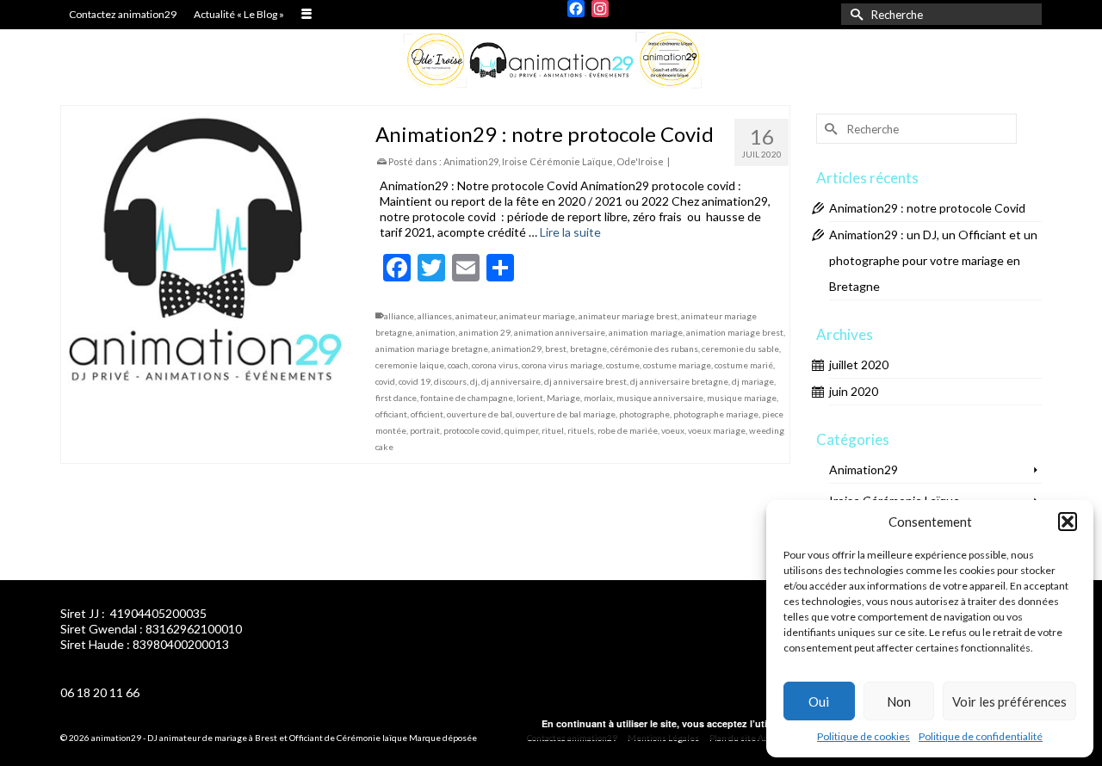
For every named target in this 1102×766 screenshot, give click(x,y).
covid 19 (414, 381)
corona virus (495, 365)
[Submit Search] (854, 14)
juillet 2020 (858, 364)
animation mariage (646, 332)
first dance (396, 397)
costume (623, 365)
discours (450, 381)
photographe (644, 414)
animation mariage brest (734, 332)
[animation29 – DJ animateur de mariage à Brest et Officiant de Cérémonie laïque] (551, 60)
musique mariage (742, 397)
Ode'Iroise (640, 161)
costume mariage (677, 365)
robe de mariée (627, 430)
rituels (580, 430)
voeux (672, 430)
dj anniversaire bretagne (679, 381)
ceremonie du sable (740, 348)
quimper (521, 430)
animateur (475, 316)
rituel (553, 430)
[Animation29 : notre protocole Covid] (205, 250)
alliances (435, 316)
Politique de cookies (863, 736)
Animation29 (470, 161)
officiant (391, 414)
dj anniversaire (511, 381)
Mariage (563, 397)
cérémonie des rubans (654, 348)
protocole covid (472, 430)
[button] (1067, 521)
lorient (530, 397)
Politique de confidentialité (981, 736)
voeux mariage (717, 430)
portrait (425, 430)
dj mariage (753, 381)
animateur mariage (537, 316)
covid (385, 381)
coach (458, 365)
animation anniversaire (559, 332)
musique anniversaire (659, 397)
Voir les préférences (1009, 701)
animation (435, 332)
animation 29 (485, 332)
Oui (818, 701)
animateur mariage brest (628, 316)
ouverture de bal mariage (566, 414)
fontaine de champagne (466, 397)
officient (427, 414)
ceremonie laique (409, 365)
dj (474, 381)
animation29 (517, 348)
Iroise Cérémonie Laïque (557, 161)
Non (899, 701)
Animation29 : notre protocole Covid (927, 208)
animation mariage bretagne (431, 348)
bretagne (588, 348)
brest (555, 348)
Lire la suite (570, 232)
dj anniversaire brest (585, 381)
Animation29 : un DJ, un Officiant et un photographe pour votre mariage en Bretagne (933, 260)
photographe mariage (715, 414)
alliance (399, 316)
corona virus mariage (562, 365)
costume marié (744, 365)
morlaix (598, 397)
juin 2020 (853, 391)
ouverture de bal (479, 414)
